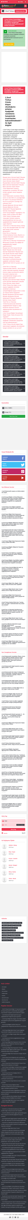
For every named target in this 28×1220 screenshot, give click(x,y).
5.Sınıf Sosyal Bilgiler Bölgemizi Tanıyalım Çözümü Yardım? (12, 547)
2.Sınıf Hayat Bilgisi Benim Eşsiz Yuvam (11, 1128)
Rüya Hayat (12, 852)
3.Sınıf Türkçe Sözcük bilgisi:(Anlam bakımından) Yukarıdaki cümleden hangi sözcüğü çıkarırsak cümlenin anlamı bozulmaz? (14, 1170)
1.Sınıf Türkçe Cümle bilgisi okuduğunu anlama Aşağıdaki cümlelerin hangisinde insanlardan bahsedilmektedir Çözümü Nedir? (13, 388)
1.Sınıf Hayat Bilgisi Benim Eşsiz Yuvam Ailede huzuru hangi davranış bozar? (12, 589)
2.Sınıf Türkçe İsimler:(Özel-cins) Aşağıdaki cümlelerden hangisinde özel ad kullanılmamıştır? (13, 320)
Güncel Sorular (5, 997)
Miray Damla (12, 872)
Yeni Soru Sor (13, 416)
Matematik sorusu (13, 922)
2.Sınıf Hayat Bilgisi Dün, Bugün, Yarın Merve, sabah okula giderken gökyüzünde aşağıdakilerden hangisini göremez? (13, 1020)
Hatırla (5, 833)
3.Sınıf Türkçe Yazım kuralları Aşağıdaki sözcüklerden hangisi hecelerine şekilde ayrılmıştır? (12, 766)
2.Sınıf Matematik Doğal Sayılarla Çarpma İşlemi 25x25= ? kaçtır (13, 666)
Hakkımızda (4, 993)
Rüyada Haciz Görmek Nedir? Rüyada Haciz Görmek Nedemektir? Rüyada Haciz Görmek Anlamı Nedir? (14, 179)
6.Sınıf (21, 937)
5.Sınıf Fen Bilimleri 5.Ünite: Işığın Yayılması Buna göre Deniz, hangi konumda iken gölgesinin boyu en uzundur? (14, 1114)
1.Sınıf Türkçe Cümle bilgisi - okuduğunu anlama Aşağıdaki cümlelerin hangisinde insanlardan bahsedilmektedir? (12, 781)
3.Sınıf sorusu (20, 932)
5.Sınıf (3, 927)
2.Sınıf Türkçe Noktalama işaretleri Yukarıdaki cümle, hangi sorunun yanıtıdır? (13, 743)
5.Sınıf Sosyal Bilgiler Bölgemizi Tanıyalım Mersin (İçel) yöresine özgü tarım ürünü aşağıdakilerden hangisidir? (12, 524)
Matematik (4, 922)
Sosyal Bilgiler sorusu (15, 935)
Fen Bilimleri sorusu (6, 932)
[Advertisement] (14, 67)
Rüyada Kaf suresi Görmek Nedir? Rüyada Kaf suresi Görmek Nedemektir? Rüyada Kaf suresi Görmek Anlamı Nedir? (13, 1197)
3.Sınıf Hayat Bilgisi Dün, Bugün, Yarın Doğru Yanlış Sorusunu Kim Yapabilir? (12, 583)
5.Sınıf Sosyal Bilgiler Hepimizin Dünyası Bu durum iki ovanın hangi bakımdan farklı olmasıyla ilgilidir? (13, 577)
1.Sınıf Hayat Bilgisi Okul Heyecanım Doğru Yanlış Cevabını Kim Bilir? (13, 541)
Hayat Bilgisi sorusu (14, 937)
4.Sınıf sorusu (18, 925)
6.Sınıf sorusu (5, 940)
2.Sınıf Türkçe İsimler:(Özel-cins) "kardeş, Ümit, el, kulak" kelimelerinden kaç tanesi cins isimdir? (13, 604)
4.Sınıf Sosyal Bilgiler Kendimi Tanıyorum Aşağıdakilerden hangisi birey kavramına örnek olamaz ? (13, 1026)
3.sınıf (14, 932)
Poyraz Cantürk (13, 858)
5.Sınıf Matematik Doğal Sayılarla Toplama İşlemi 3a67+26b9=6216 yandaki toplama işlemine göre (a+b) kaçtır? (13, 737)
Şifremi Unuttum (20, 824)
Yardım (3, 995)
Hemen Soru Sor (20, 11)
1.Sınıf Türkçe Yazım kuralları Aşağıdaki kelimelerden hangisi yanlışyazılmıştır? (12, 701)
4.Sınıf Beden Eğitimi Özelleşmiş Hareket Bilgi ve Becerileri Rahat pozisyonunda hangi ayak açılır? (12, 635)
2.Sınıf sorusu (5, 930)
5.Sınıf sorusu (10, 927)
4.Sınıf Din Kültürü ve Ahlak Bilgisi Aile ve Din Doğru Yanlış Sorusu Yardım (13, 688)
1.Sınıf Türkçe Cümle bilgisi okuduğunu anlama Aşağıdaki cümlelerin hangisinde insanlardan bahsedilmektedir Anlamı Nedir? (13, 366)
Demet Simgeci (13, 865)
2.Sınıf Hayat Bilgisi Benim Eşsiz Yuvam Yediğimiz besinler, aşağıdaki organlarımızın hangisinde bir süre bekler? (13, 642)
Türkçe (19, 922)
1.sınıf (11, 940)
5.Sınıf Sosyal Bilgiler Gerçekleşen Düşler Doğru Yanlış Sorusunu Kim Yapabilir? (13, 315)
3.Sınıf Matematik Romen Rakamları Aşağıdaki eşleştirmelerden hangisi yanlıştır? (11, 708)
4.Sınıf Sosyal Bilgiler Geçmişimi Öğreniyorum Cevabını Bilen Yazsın (11, 749)
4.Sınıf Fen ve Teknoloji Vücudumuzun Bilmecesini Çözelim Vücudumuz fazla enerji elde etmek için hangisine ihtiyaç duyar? (13, 773)
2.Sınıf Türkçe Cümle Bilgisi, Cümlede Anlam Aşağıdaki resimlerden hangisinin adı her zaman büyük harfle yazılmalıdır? (14, 1068)
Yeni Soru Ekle (9, 44)
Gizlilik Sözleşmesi (6, 1002)
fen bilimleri (12, 930)
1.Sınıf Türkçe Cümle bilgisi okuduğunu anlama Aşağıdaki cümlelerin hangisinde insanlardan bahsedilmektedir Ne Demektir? (13, 358)
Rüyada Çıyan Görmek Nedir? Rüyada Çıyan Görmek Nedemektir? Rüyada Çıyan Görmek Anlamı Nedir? (14, 281)
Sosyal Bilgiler (5, 935)
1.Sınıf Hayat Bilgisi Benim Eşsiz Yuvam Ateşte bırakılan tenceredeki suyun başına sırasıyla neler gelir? (13, 730)
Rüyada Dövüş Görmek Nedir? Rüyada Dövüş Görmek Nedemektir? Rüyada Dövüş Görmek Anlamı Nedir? (13, 1182)
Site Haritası (4, 991)
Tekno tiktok (12, 878)
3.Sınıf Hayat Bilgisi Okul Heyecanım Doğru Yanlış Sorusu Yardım (13, 723)
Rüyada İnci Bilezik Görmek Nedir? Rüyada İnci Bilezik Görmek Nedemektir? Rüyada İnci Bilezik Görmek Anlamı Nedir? (14, 1192)
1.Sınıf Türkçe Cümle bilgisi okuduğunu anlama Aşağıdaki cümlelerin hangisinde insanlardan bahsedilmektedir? (13, 343)
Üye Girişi (5, 1)
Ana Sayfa (4, 987)
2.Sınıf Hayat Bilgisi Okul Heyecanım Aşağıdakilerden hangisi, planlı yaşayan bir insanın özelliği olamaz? (13, 596)
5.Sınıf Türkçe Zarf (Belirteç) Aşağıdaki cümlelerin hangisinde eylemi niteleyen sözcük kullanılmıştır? (12, 554)
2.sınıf (15, 927)
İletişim (3, 989)
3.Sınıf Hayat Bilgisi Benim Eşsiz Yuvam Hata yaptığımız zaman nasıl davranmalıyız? (13, 618)
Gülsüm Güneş (13, 845)
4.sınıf (11, 925)
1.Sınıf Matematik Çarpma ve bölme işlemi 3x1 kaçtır (13, 491)
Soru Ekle (20, 1)
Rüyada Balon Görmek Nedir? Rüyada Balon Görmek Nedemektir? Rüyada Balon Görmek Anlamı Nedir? (14, 184)
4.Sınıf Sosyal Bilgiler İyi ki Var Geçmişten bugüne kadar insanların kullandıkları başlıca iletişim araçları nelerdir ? (13, 1165)
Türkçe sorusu (5, 925)
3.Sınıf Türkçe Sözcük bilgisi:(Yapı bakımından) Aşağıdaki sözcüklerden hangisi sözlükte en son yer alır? (13, 326)
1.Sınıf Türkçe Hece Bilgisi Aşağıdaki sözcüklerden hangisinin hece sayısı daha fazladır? (13, 508)
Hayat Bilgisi (5, 937)
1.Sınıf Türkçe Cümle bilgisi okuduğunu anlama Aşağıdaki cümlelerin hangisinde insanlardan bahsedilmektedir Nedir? (13, 351)
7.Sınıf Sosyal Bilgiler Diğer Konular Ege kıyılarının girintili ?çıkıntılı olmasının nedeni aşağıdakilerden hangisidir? (12, 695)
